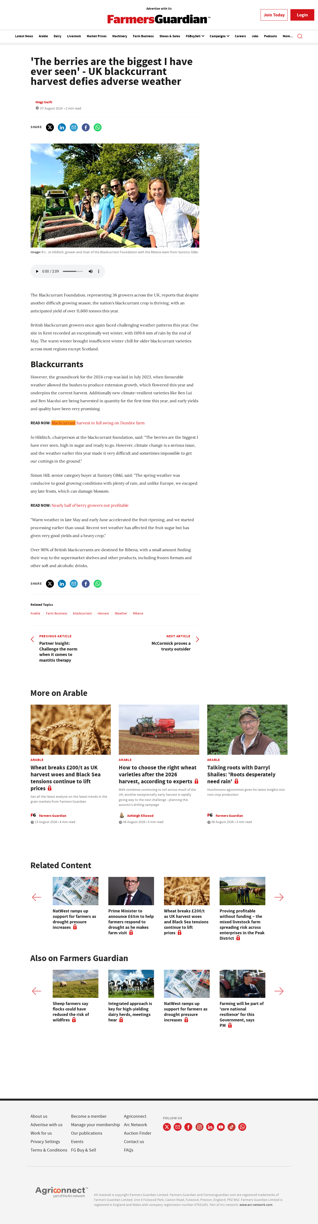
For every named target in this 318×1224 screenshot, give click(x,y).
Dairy (57, 36)
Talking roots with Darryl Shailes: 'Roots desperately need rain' (241, 774)
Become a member (89, 1116)
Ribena (138, 613)
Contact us (134, 1142)
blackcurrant (82, 613)
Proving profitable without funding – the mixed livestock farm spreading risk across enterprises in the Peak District (242, 924)
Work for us (41, 1133)
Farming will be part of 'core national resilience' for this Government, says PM (242, 1014)
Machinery (119, 36)
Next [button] (279, 897)
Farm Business (143, 36)
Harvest (103, 613)
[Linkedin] (210, 1127)
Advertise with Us (159, 8)
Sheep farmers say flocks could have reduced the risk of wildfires (71, 1012)
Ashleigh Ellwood (140, 815)
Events (77, 1142)
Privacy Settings (45, 1142)
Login (302, 15)
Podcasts (270, 36)
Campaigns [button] (218, 36)
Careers (240, 36)
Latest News (24, 36)
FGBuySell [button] (193, 36)
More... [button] (288, 36)
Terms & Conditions (49, 1150)
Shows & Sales (169, 36)
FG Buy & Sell (83, 1150)
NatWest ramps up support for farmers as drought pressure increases (74, 919)
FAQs (128, 1150)
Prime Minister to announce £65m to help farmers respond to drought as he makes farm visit (131, 922)
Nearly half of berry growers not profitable (90, 505)
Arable (43, 36)
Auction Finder (137, 1133)
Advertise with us (47, 1125)
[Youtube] (221, 1127)
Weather (121, 613)
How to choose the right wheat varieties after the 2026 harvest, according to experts (158, 774)
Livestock (74, 36)
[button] (300, 36)
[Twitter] (167, 1127)
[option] (75, 903)
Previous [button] (36, 897)
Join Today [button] (274, 15)
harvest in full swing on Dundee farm (98, 422)
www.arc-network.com (256, 1204)
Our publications (86, 1133)
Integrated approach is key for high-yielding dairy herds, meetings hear (130, 1012)
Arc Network (135, 1125)
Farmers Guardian (52, 815)
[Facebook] (188, 1127)
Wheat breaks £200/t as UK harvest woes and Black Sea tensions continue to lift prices (66, 778)
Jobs (255, 36)
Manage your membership (95, 1125)
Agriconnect (135, 1116)
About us (39, 1116)
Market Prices (97, 36)
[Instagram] (199, 1127)
